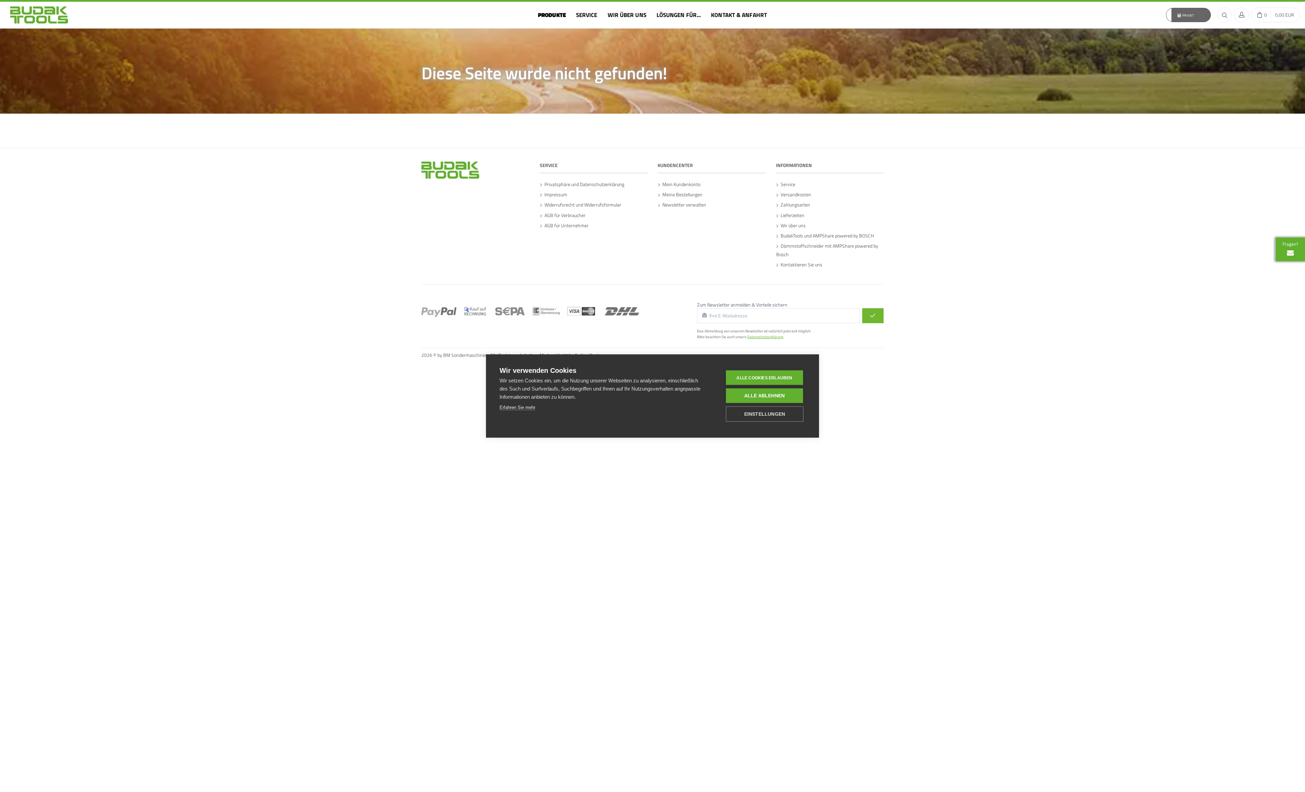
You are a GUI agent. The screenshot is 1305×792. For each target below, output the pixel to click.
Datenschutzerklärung (765, 337)
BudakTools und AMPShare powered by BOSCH (826, 235)
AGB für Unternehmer (565, 225)
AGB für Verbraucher (564, 215)
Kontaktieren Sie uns (800, 264)
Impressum (554, 194)
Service (787, 184)
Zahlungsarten (794, 204)
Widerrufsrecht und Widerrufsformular (581, 204)
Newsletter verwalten (683, 204)
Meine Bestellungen (681, 194)
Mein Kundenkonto (680, 184)
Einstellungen (764, 414)
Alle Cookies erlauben (764, 377)
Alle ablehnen (764, 395)
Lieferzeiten (791, 215)
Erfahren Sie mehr (517, 407)
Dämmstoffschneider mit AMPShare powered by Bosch (827, 250)
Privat (1187, 15)
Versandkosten (795, 194)
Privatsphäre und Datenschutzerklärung (583, 184)
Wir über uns (792, 225)
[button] (1188, 15)
